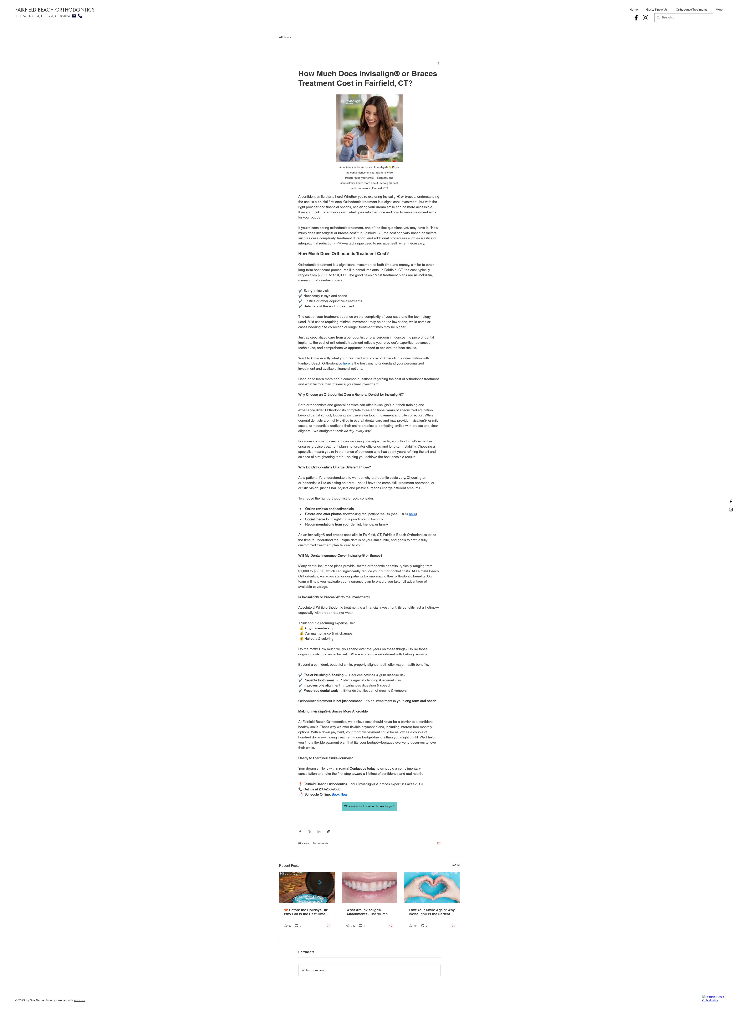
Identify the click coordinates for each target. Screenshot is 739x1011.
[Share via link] (328, 831)
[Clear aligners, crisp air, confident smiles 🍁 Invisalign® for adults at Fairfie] (307, 887)
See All (455, 864)
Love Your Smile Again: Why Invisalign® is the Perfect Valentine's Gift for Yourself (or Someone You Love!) (432, 912)
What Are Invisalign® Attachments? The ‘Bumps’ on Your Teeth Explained (368, 912)
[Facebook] (636, 17)
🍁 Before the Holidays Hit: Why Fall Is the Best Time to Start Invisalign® (306, 912)
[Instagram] (645, 17)
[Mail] (73, 16)
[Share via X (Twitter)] (309, 831)
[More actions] (438, 63)
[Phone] (79, 15)
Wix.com (79, 1000)
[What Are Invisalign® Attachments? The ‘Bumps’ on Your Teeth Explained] (369, 887)
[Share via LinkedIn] (319, 831)
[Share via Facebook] (300, 831)
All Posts (285, 37)
